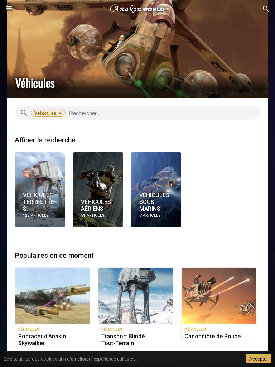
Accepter (258, 359)
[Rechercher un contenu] (266, 9)
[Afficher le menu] (9, 9)
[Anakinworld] (137, 9)
